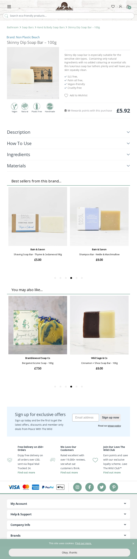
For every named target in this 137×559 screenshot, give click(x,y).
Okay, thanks (69, 552)
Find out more (26, 472)
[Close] (133, 542)
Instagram (77, 487)
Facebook (89, 487)
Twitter (101, 487)
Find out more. (83, 543)
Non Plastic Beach (28, 37)
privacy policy (114, 426)
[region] (68, 549)
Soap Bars (28, 27)
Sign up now (110, 417)
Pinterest (113, 487)
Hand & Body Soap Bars (51, 27)
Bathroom (13, 27)
